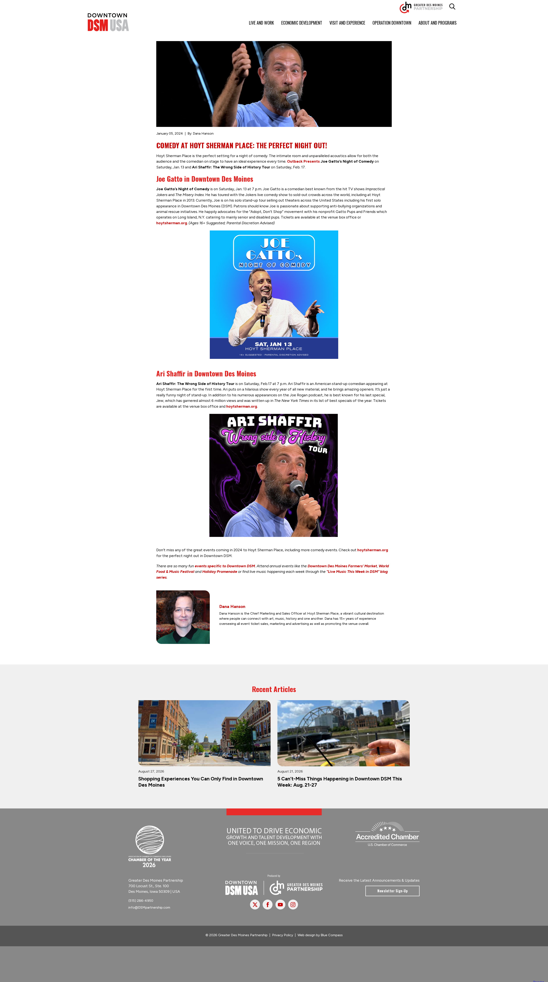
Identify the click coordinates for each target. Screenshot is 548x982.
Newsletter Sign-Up (392, 894)
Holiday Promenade (219, 571)
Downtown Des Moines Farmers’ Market (342, 566)
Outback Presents (303, 161)
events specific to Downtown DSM (225, 566)
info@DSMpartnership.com (149, 911)
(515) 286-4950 (140, 904)
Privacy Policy (282, 938)
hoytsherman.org (171, 223)
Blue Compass (332, 938)
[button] (452, 6)
